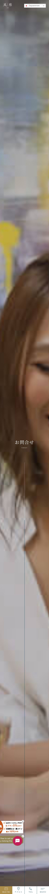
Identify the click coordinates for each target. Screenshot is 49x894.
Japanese (34, 5)
